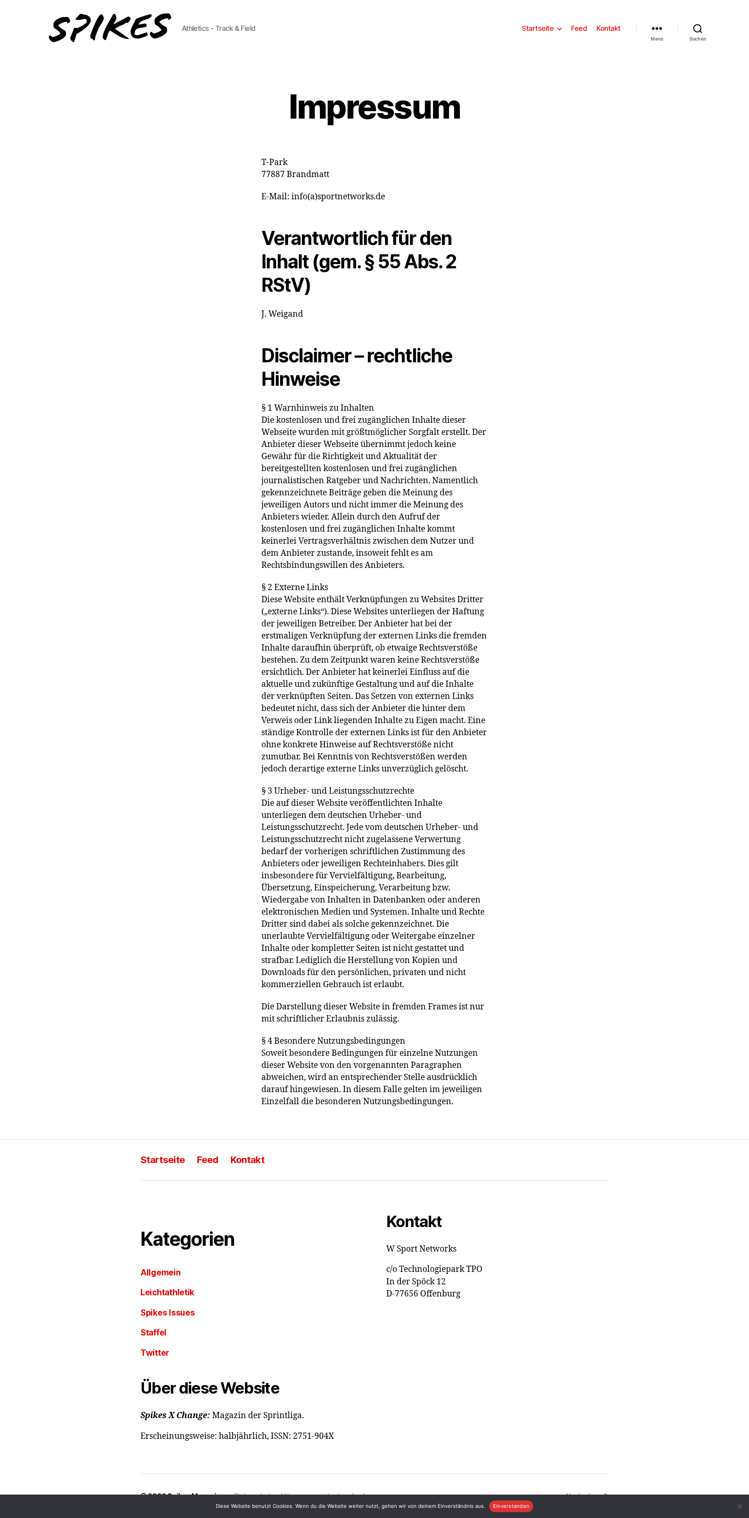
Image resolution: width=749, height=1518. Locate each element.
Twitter (154, 1353)
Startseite (538, 28)
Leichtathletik (167, 1292)
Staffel (153, 1332)
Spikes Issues (167, 1313)
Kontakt (608, 28)
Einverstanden (511, 1506)
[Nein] (739, 1506)
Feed (579, 28)
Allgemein (160, 1272)
